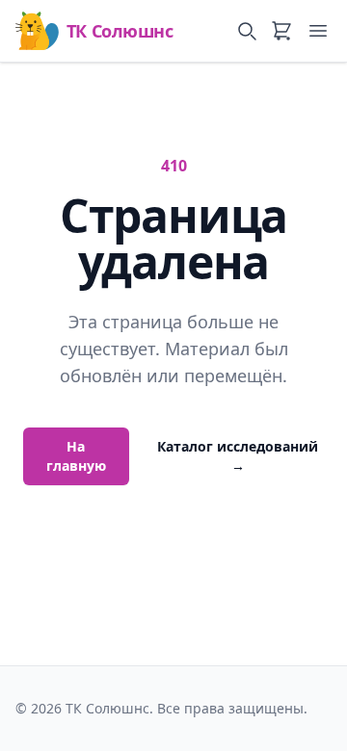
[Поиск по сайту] (246, 30)
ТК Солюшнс (120, 30)
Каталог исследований (237, 456)
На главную (76, 456)
